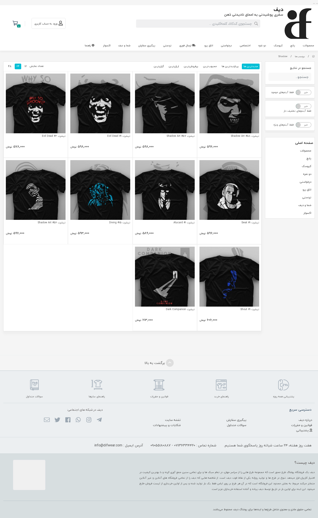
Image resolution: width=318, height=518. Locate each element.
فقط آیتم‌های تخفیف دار (297, 111)
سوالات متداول (236, 425)
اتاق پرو (208, 45)
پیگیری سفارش (146, 45)
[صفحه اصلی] (313, 56)
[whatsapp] (78, 420)
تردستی (167, 45)
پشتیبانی (303, 430)
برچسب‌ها (300, 56)
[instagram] (88, 420)
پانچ (292, 45)
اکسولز (107, 45)
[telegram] (99, 420)
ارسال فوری (185, 45)
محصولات (308, 45)
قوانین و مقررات (301, 425)
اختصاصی (245, 45)
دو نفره (262, 45)
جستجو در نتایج (300, 68)
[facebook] (67, 420)
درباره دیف (305, 420)
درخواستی (226, 45)
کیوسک (278, 45)
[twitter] (57, 420)
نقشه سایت (173, 420)
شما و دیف (124, 45)
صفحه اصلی (304, 143)
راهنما (88, 45)
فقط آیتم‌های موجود (282, 92)
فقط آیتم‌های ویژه (283, 124)
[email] (46, 420)
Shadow (282, 56)
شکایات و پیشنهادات (167, 425)
